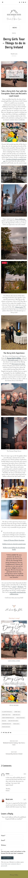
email (14, 586)
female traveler (20, 717)
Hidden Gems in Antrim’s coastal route (14, 544)
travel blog (16, 723)
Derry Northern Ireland (8, 717)
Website (3, 845)
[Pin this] (9, 732)
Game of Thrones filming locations (14, 540)
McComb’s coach (13, 360)
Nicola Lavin (14, 54)
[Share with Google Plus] (5, 732)
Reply (25, 799)
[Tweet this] (4, 732)
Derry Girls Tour (6, 714)
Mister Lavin (19, 307)
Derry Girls (17, 711)
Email (3, 840)
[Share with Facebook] (2, 732)
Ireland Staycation (13, 720)
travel (14, 33)
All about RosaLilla (7, 711)
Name (3, 835)
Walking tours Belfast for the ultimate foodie (14, 548)
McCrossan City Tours (18, 364)
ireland (4, 720)
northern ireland (6, 723)
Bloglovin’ (20, 586)
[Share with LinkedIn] (7, 732)
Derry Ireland (16, 714)
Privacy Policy (14, 875)
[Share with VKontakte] (11, 732)
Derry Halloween (20, 219)
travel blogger (6, 726)
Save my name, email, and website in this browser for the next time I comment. (13, 852)
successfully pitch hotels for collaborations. (18, 593)
